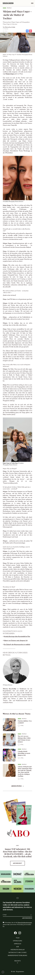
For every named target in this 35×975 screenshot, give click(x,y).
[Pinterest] (30, 31)
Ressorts (17, 961)
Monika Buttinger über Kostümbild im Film (17, 636)
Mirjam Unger (10, 74)
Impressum (17, 943)
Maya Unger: (7, 205)
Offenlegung (17, 940)
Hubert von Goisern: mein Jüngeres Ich (16, 640)
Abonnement (17, 863)
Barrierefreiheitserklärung (17, 955)
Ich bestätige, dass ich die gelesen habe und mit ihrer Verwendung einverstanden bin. (17, 924)
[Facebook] (27, 31)
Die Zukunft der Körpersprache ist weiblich (17, 644)
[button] (3, 972)
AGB (17, 946)
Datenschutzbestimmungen (25, 922)
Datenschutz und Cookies (18, 952)
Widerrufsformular (17, 949)
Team (17, 938)
